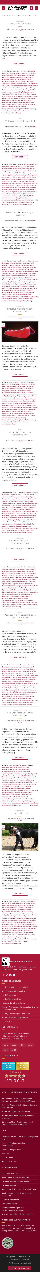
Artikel (20, 118)
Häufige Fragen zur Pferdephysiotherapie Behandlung (17, 1194)
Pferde (20, 94)
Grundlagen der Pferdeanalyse (13, 991)
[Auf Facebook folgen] (3, 975)
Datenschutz (15, 1259)
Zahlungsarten (11, 1257)
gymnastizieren (21, 84)
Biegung (4, 77)
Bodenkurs (13, 79)
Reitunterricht (28, 100)
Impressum (22, 1257)
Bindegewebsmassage (14, 77)
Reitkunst (20, 100)
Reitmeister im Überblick (11, 1173)
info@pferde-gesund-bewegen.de (14, 969)
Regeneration (32, 98)
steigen (18, 106)
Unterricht (23, 109)
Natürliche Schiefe (25, 183)
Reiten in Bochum (11, 100)
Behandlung (30, 75)
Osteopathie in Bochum (22, 185)
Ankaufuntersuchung (12, 75)
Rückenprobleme (17, 102)
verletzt (4, 111)
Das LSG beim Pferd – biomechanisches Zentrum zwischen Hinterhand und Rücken (18, 1099)
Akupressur (19, 73)
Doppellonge (16, 81)
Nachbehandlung (24, 90)
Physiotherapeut (32, 96)
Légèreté (16, 88)
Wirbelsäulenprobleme (8, 113)
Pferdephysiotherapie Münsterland (15, 1181)
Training (17, 109)
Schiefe (4, 104)
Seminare (4, 106)
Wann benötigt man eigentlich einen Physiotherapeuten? (20, 616)
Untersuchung (31, 109)
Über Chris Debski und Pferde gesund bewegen (20, 1189)
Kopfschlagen (23, 86)
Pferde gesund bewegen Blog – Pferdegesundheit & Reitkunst (13, 1208)
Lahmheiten (9, 88)
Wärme (20, 111)
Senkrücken (11, 106)
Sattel (32, 102)
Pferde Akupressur (9, 995)
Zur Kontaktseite (29, 967)
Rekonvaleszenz (6, 102)
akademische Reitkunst (31, 164)
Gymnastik (13, 84)
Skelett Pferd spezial (9, 1204)
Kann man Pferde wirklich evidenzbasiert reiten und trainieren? (20, 1106)
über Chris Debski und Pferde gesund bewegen (20, 714)
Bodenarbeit (5, 79)
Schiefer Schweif (11, 104)
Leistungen (20, 21)
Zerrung (18, 113)
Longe (21, 88)
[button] (3, 8)
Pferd (15, 94)
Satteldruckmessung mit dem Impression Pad (20, 310)
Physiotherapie (6, 98)
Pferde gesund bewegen (17, 1263)
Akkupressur (12, 73)
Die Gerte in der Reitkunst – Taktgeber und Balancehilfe (18, 1116)
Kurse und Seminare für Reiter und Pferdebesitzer (15, 1144)
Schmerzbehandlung (23, 104)
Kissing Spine (15, 86)
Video (15, 111)
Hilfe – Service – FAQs (10, 1161)
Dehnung (20, 79)
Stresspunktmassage (8, 109)
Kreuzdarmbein (33, 86)
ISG (6, 86)
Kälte (8, 86)
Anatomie (32, 73)
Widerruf (26, 1259)
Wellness (25, 111)
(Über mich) (18, 967)
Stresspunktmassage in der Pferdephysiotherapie (20, 541)
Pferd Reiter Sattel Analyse (20, 23)
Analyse (26, 73)
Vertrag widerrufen (19, 1268)
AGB (30, 1257)
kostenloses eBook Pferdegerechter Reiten (18, 1214)
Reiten (3, 100)
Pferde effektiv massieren (11, 999)
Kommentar (34, 805)
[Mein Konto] (31, 8)
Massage (33, 88)
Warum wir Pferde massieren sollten (16, 1111)
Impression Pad (20, 177)
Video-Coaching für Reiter (11, 1150)
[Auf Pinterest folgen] (10, 975)
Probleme (14, 98)
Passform (10, 94)
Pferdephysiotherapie (20, 96)
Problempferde (22, 98)
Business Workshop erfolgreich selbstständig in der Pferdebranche (20, 1008)
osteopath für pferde (19, 92)
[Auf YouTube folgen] (14, 975)
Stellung (23, 106)
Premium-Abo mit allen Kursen (13, 1003)
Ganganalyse (5, 84)
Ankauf (4, 75)
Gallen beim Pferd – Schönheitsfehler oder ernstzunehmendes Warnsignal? (18, 1123)
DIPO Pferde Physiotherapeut (24, 173)
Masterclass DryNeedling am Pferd (15, 1017)
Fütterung (30, 81)
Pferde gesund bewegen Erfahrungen (16, 1013)
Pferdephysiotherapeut (9, 788)
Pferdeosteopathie (7, 96)
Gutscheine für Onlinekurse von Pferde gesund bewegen (20, 1137)
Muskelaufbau (6, 90)
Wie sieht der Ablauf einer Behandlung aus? (20, 433)
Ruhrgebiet (26, 102)
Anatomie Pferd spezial (10, 1200)
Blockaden (24, 77)
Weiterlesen (20, 63)
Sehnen (32, 104)
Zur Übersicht (7, 1021)
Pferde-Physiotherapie (29, 94)
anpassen (23, 75)
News (20, 210)
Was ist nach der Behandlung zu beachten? (20, 213)
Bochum (30, 77)
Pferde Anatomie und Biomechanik (15, 987)
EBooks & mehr (7, 1157)
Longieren (27, 88)
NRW (8, 92)
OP (11, 92)
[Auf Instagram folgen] (7, 975)
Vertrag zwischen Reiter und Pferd (20, 121)
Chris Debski (31, 126)
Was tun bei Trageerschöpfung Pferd (16, 1177)
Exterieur (23, 81)
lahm (3, 88)
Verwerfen (10, 111)
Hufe (28, 84)
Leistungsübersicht (20, 813)
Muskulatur (14, 90)
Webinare (5, 1154)
